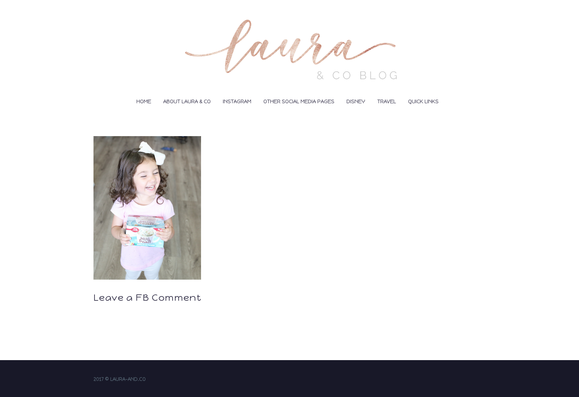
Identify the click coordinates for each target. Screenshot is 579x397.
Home (143, 101)
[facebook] (466, 380)
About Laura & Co (187, 101)
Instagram (237, 101)
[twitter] (474, 380)
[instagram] (457, 380)
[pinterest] (483, 380)
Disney (355, 101)
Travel (386, 101)
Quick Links (423, 101)
